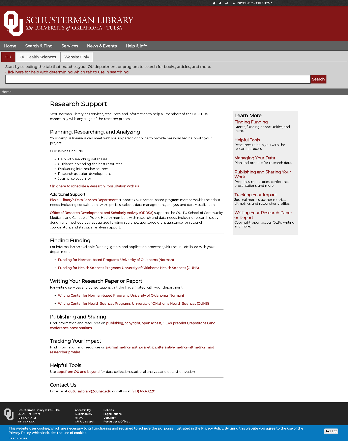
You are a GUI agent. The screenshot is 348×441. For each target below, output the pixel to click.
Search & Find (39, 46)
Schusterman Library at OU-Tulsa (39, 410)
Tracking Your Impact (255, 194)
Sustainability (83, 413)
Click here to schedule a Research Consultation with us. (94, 186)
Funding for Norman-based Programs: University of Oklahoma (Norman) (116, 260)
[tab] (8, 57)
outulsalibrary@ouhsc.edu (89, 391)
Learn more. (18, 438)
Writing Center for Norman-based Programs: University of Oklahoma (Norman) (121, 295)
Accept (331, 431)
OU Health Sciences (38, 57)
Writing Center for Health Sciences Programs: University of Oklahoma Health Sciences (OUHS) (133, 303)
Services (69, 46)
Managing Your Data (254, 157)
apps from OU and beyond (78, 372)
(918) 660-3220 (143, 391)
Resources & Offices (117, 421)
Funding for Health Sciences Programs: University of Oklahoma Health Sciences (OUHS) (128, 268)
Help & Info (136, 46)
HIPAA (79, 417)
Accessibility (83, 410)
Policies (109, 410)
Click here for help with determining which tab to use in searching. (67, 72)
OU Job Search (84, 421)
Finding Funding (251, 122)
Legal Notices (112, 413)
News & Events (102, 46)
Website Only (76, 57)
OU (8, 57)
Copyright (110, 417)
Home (10, 46)
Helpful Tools (247, 140)
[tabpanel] (174, 74)
